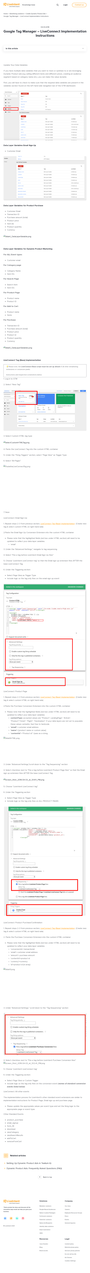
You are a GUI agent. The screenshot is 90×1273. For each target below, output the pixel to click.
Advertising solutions (17, 14)
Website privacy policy (71, 1247)
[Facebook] (5, 1218)
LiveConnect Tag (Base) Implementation (57, 523)
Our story (68, 1206)
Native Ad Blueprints (46, 1223)
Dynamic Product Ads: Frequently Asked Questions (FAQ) (34, 1168)
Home (6, 14)
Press (66, 1216)
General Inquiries (70, 1223)
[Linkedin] (17, 1218)
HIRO (41, 1233)
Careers (67, 1209)
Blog (41, 1247)
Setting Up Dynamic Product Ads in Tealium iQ (29, 1163)
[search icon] (57, 5)
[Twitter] (11, 1218)
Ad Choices (68, 1257)
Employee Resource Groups (73, 1213)
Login (65, 5)
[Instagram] (23, 1218)
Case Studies (44, 1244)
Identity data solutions (47, 1226)
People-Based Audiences (48, 1209)
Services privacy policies (72, 1251)
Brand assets (44, 1251)
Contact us (79, 5)
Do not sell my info (70, 1254)
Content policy (69, 1244)
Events (67, 1219)
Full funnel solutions (46, 1216)
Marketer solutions (45, 1206)
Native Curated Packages (47, 1213)
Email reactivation (45, 1230)
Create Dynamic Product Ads (36, 14)
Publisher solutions (46, 1219)
